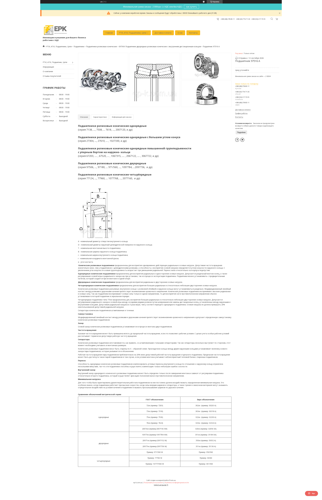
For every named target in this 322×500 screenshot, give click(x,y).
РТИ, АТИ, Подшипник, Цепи (55, 62)
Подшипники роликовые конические (101, 46)
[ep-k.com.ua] (55, 30)
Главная (109, 32)
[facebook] (237, 140)
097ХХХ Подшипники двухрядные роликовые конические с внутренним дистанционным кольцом (160, 46)
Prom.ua (172, 480)
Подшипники (79, 46)
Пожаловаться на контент (153, 483)
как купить (191, 6)
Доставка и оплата (163, 32)
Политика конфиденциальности (177, 483)
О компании (48, 71)
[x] (242, 140)
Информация (48, 67)
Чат (313, 493)
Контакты (193, 32)
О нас (180, 32)
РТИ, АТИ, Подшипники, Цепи (132, 32)
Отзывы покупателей (52, 76)
